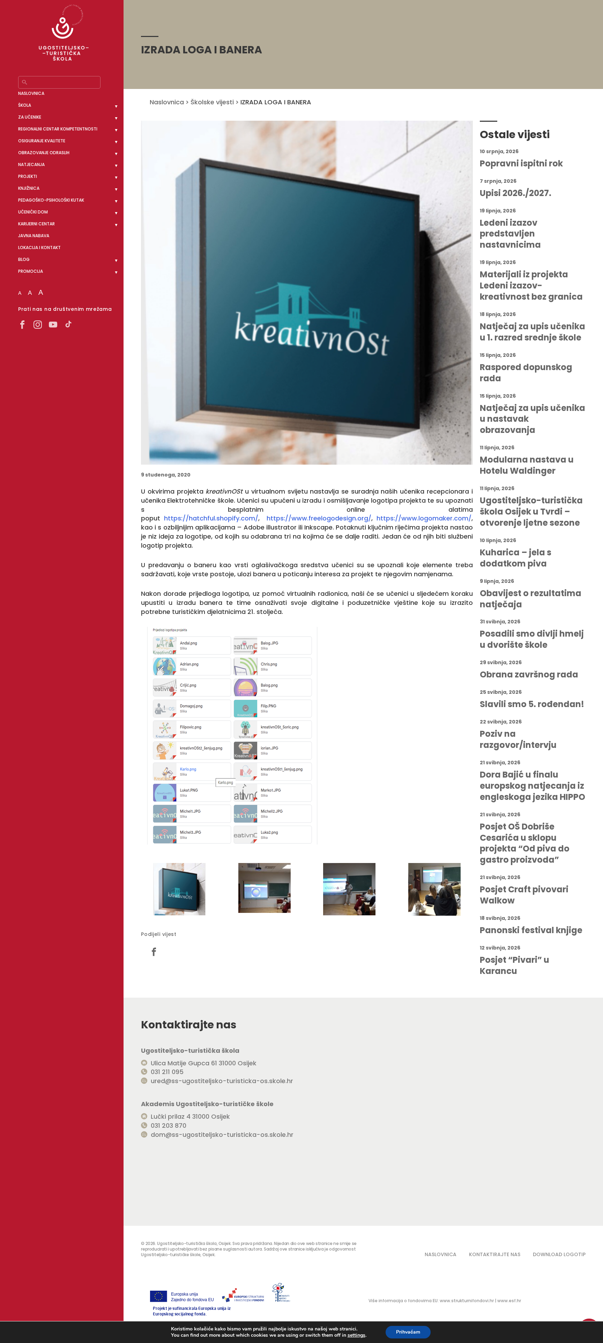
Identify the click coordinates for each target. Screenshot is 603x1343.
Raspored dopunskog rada (526, 373)
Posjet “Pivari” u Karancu (514, 965)
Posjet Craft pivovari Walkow (524, 895)
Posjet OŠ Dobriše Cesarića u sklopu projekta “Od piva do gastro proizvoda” (525, 843)
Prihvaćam (408, 1332)
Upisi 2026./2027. (515, 193)
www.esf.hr (509, 1301)
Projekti (27, 176)
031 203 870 (168, 1125)
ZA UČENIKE (29, 117)
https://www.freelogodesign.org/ (319, 518)
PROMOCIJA (30, 271)
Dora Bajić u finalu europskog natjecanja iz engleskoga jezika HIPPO (532, 786)
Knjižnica (28, 188)
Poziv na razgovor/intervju (518, 739)
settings (356, 1335)
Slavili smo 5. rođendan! (532, 704)
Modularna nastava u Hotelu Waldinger (527, 465)
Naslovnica (31, 93)
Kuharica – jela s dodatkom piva (515, 558)
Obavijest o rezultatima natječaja (530, 599)
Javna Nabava (33, 236)
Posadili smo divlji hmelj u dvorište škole (532, 639)
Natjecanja (31, 164)
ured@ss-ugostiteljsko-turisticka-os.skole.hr (222, 1080)
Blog (24, 259)
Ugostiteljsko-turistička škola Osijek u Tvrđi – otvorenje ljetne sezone (531, 511)
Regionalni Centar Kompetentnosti (57, 129)
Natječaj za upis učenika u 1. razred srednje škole (532, 332)
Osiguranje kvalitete (41, 141)
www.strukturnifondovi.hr (467, 1301)
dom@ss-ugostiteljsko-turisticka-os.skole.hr (222, 1134)
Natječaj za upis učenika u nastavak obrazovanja (532, 419)
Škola (24, 105)
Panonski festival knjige (531, 930)
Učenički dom (33, 212)
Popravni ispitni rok (521, 163)
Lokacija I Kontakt (39, 247)
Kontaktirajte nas (494, 1254)
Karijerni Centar (36, 224)
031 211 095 (167, 1071)
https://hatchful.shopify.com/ (211, 518)
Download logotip (559, 1254)
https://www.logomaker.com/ (424, 518)
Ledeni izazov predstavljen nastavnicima (510, 234)
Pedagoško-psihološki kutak (51, 200)
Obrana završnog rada (529, 674)
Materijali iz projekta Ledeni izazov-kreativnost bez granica (531, 285)
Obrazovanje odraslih (43, 153)
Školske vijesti (212, 102)
